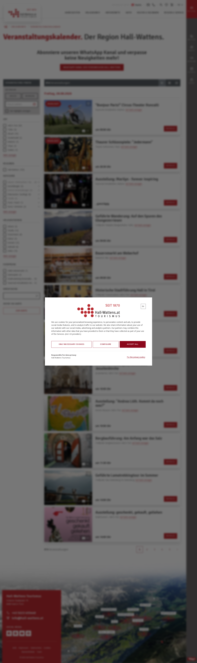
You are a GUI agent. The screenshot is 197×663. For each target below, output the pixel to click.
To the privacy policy (136, 357)
